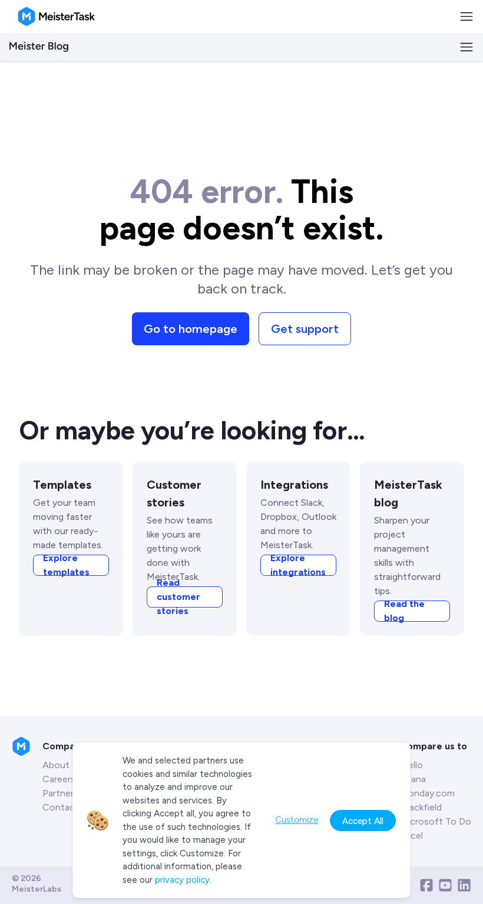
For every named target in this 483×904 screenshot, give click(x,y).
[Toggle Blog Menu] (466, 47)
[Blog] (38, 47)
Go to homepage (190, 329)
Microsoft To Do (435, 821)
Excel (411, 835)
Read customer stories (178, 597)
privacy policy (182, 880)
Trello (411, 764)
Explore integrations (298, 565)
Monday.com (427, 793)
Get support (305, 329)
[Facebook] (426, 885)
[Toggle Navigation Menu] (466, 16)
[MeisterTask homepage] (56, 16)
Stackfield (421, 807)
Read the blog (404, 611)
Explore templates (66, 565)
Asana (413, 779)
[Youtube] (445, 885)
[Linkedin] (464, 885)
